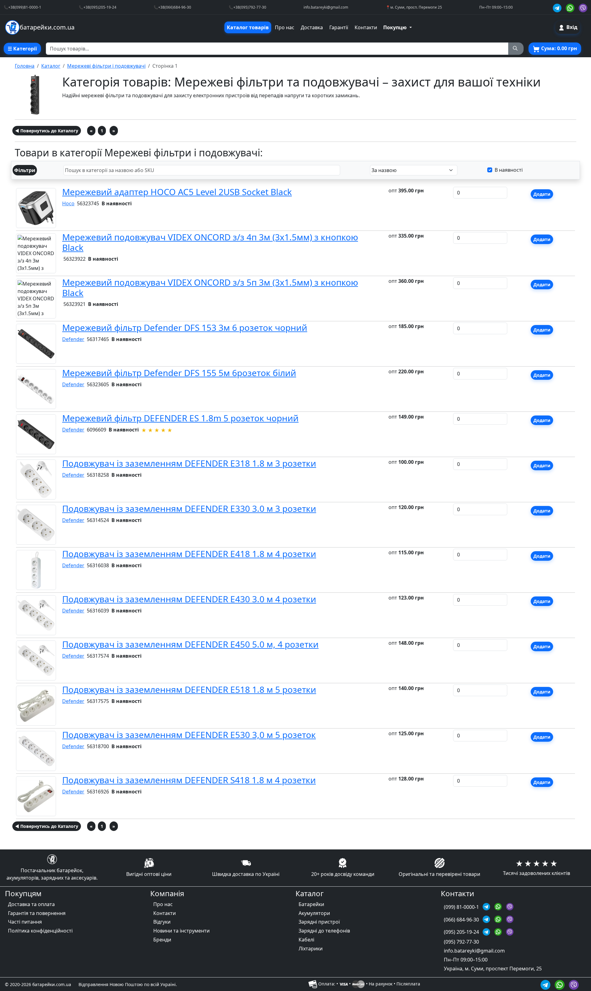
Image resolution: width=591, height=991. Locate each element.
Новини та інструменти (181, 930)
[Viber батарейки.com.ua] (583, 7)
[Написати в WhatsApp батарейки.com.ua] (560, 984)
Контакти (366, 27)
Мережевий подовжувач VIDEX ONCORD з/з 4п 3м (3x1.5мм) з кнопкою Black (210, 242)
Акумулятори (314, 913)
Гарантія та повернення (37, 913)
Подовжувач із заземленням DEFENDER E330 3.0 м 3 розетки (189, 508)
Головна (24, 65)
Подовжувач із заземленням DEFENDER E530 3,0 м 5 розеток (189, 734)
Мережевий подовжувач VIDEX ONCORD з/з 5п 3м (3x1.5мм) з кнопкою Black (210, 287)
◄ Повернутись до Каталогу (46, 131)
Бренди (162, 939)
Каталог (50, 65)
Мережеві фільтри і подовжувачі (106, 65)
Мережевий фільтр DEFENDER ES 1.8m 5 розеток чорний (180, 418)
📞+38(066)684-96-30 (172, 7)
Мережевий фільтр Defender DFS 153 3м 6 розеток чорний (184, 327)
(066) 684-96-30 (462, 919)
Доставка (312, 27)
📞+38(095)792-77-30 (247, 7)
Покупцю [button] (395, 27)
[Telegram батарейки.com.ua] (558, 7)
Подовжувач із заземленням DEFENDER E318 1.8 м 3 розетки (189, 463)
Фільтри (24, 170)
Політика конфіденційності (40, 930)
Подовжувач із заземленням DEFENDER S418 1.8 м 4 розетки (189, 780)
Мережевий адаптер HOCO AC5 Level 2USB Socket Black (177, 192)
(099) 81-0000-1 (462, 907)
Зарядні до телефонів (324, 930)
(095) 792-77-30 (461, 941)
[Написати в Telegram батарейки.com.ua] (546, 984)
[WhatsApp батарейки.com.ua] (571, 7)
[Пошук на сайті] (516, 48)
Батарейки (311, 904)
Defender (73, 339)
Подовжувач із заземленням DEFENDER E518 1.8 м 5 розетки (189, 689)
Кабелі (306, 939)
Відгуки (162, 921)
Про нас (284, 27)
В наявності (509, 170)
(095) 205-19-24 (462, 932)
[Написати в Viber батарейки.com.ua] (574, 984)
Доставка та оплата (31, 904)
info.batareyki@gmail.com (326, 7)
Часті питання (25, 921)
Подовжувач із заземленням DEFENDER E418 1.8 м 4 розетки (189, 554)
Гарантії (338, 27)
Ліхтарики (311, 948)
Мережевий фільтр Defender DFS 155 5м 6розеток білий (179, 373)
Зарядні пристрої (319, 921)
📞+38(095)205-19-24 (97, 7)
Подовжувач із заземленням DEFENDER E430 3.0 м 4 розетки (189, 599)
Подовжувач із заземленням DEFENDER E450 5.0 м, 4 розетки (190, 644)
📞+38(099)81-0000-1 (22, 7)
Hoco (68, 203)
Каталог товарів (248, 27)
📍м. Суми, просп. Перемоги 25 (414, 7)
